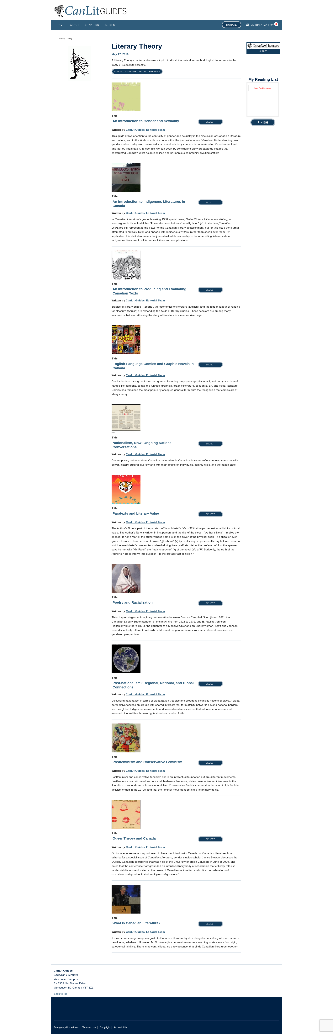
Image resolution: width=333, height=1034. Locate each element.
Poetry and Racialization (133, 602)
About (74, 25)
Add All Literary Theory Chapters (137, 71)
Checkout (262, 122)
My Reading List (262, 25)
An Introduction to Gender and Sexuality (146, 121)
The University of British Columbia (99, 1006)
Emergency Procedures (66, 1027)
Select (210, 121)
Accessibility (120, 1027)
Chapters (92, 25)
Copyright (105, 1027)
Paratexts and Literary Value (136, 513)
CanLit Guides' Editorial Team (145, 129)
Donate (231, 25)
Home (60, 25)
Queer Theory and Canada (134, 838)
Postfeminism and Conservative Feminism (147, 762)
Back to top (61, 993)
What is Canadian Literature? (137, 923)
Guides (110, 25)
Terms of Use (89, 1027)
